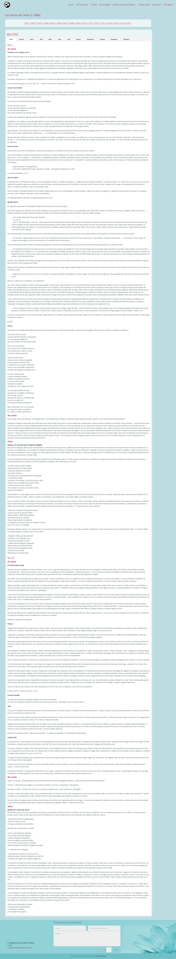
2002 (33, 23)
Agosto (78, 39)
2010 (84, 23)
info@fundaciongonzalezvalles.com (20, 947)
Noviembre (114, 39)
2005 (52, 23)
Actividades (104, 5)
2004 (46, 23)
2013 (103, 23)
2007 (65, 23)
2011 (90, 23)
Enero (11, 39)
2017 (129, 23)
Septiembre (90, 39)
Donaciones (144, 5)
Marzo (32, 39)
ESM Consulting (101, 956)
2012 (97, 23)
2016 (122, 23)
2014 (109, 23)
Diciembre (126, 39)
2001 (26, 23)
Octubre (102, 39)
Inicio (70, 5)
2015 (116, 23)
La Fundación (82, 5)
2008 (71, 23)
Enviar (117, 950)
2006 (58, 23)
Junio (59, 39)
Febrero (21, 39)
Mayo (50, 39)
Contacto (156, 5)
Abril (41, 39)
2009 (77, 23)
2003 (39, 23)
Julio (68, 39)
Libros (94, 5)
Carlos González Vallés (123, 5)
